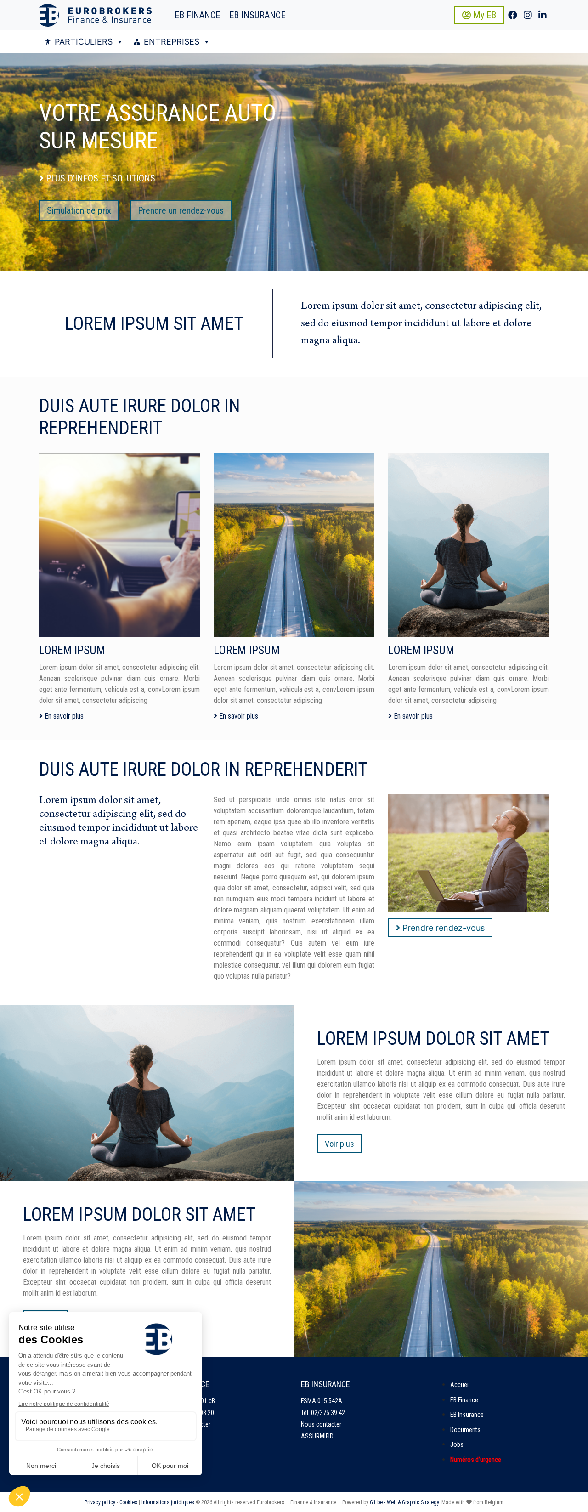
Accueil (460, 1384)
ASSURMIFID (317, 1436)
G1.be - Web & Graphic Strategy (404, 1502)
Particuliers (84, 41)
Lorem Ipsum (72, 650)
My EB (483, 15)
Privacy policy (100, 1502)
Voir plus (339, 1144)
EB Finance (197, 15)
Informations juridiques (167, 1502)
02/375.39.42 (328, 1412)
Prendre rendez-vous (442, 928)
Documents (465, 1429)
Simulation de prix (79, 210)
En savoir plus (63, 716)
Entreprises (171, 41)
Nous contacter (321, 1424)
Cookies (128, 1502)
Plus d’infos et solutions (99, 178)
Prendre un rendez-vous (181, 210)
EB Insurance (257, 15)
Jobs (457, 1444)
